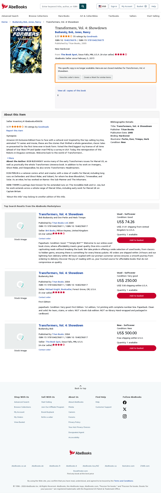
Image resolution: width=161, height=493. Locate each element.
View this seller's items (69, 77)
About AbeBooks (76, 402)
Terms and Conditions (123, 481)
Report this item (14, 130)
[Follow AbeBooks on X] (125, 410)
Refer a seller (47, 417)
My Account (127, 6)
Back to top (80, 388)
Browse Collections (38, 15)
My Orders (18, 417)
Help (154, 6)
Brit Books (51, 230)
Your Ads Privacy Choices (79, 427)
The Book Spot (53, 341)
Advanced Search (10, 15)
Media (71, 407)
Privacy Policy (74, 422)
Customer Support (103, 407)
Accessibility (74, 437)
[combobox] (59, 6)
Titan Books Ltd (60, 222)
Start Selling (153, 15)
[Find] (82, 6)
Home (5, 21)
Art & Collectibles (89, 15)
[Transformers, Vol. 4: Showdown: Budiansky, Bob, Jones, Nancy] (26, 27)
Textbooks (113, 15)
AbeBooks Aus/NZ (91, 466)
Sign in (114, 6)
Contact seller (45, 238)
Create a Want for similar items (97, 77)
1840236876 (70, 40)
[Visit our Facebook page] (125, 403)
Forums (72, 417)
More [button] (11, 158)
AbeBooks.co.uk (19, 466)
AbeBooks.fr (54, 466)
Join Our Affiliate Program (52, 407)
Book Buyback (47, 412)
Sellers (133, 15)
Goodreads (92, 36)
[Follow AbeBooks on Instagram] (125, 416)
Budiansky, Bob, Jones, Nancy (27, 21)
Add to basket (137, 240)
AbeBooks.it (71, 466)
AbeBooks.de (38, 466)
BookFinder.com (80, 472)
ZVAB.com (145, 466)
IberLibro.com (128, 466)
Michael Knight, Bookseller (59, 289)
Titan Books (58, 281)
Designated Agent (76, 432)
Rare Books (63, 15)
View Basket (19, 422)
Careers (72, 412)
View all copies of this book (72, 90)
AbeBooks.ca (111, 466)
